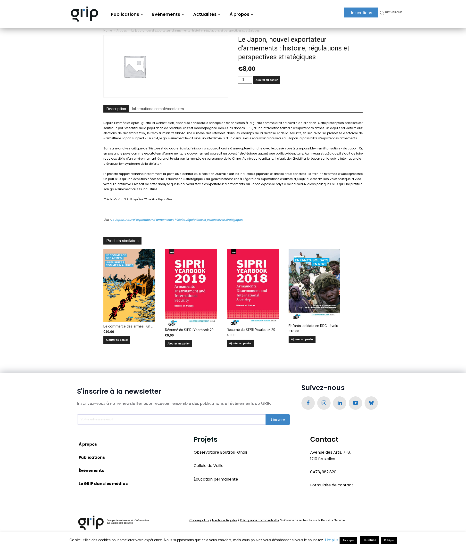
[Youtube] (355, 403)
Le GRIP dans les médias (103, 483)
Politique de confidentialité (259, 520)
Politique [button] (389, 540)
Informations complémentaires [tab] (158, 108)
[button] (390, 12)
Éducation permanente (216, 479)
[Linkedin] (339, 403)
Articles (121, 30)
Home (107, 30)
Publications (92, 457)
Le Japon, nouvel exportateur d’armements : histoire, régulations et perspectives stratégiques (177, 220)
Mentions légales (224, 520)
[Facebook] (308, 403)
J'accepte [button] (348, 540)
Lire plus (331, 540)
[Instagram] (324, 403)
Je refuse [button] (369, 540)
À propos (88, 444)
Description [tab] (116, 108)
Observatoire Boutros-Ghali (220, 452)
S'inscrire (278, 419)
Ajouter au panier (267, 79)
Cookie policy (199, 520)
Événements (91, 470)
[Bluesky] (371, 403)
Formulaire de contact (331, 485)
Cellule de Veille (209, 465)
